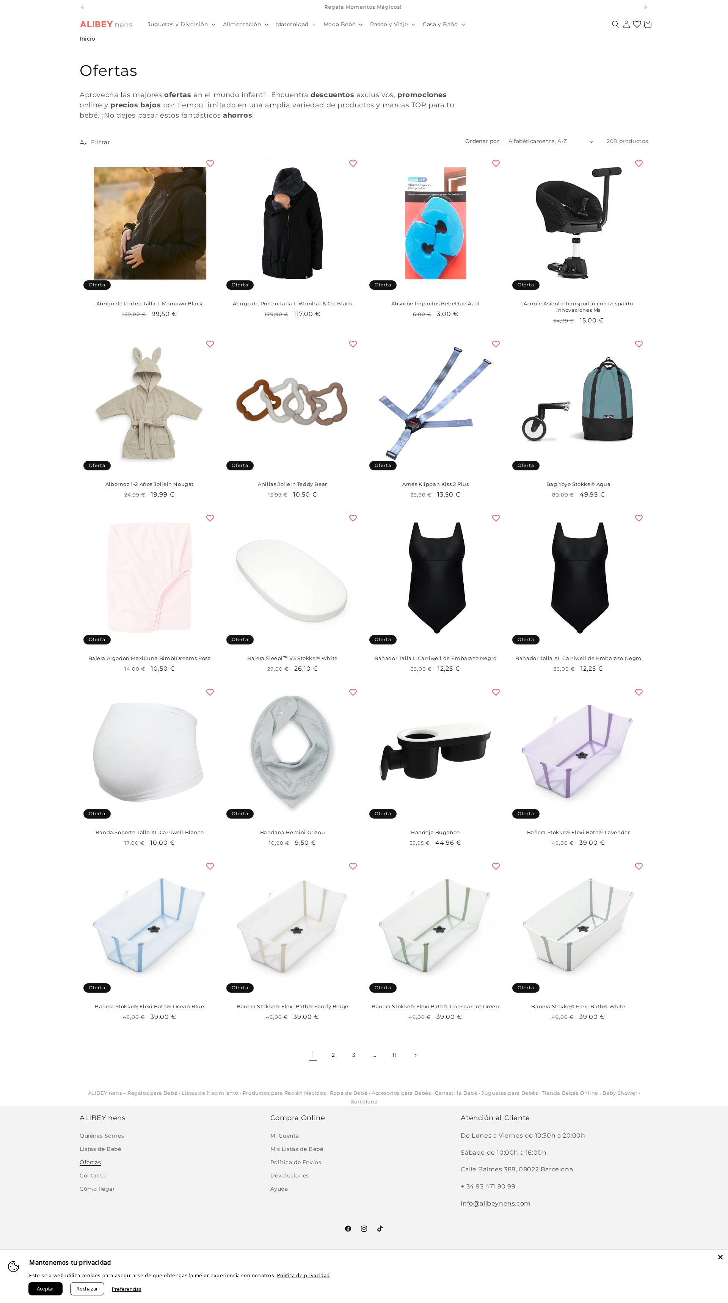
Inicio (88, 38)
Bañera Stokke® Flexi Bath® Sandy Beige (292, 1006)
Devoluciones (289, 1175)
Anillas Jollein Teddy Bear (292, 484)
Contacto (93, 1175)
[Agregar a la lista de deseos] (210, 163)
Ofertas (90, 1162)
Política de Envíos (296, 1162)
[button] (180, 24)
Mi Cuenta (284, 1135)
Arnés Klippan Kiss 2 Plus (435, 484)
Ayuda (279, 1188)
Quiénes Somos (102, 1135)
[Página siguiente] (415, 1055)
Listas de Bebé (100, 1149)
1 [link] (313, 1054)
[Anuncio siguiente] (645, 7)
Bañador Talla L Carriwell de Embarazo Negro (435, 658)
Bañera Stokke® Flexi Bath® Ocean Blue (149, 1006)
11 (394, 1055)
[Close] (720, 1257)
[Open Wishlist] (637, 24)
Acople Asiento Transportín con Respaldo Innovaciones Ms (578, 306)
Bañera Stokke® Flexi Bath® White (578, 1006)
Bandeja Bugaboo (435, 832)
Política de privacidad (303, 1275)
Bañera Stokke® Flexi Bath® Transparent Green (435, 1006)
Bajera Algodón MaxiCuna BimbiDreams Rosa (149, 658)
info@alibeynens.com (495, 1203)
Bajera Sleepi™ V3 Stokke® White (292, 658)
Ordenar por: (483, 141)
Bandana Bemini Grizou (292, 832)
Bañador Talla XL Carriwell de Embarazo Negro (578, 658)
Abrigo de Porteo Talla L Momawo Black (149, 303)
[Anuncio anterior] (82, 7)
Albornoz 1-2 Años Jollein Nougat (149, 484)
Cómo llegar (97, 1188)
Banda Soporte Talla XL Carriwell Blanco (150, 832)
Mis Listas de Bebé (296, 1149)
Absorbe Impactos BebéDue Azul (435, 303)
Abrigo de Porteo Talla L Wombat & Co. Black (293, 303)
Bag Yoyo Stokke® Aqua (578, 484)
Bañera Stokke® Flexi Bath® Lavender (578, 832)
